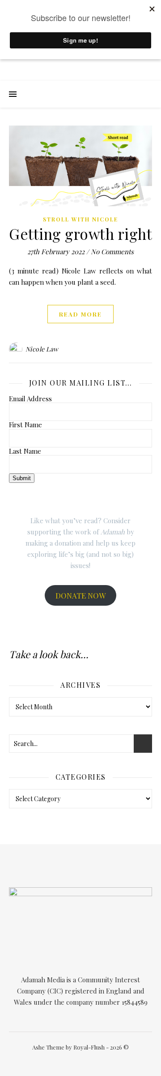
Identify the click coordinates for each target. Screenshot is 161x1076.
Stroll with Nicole (80, 219)
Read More (80, 314)
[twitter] (71, 1060)
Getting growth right (80, 233)
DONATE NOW (80, 595)
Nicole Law (42, 349)
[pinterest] (97, 1060)
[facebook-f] (57, 1060)
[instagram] (84, 1060)
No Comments (112, 251)
